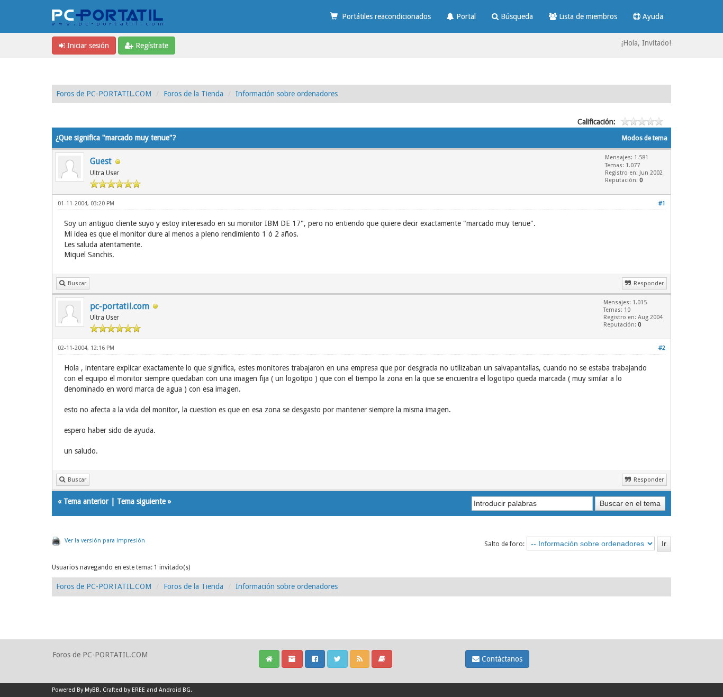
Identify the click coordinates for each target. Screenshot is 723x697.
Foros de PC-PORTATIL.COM (103, 93)
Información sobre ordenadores (287, 93)
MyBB (92, 689)
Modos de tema (644, 138)
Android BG (175, 689)
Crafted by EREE (124, 689)
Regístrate (150, 45)
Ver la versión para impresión (105, 540)
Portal (465, 16)
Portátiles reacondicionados (384, 16)
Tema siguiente (141, 501)
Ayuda (651, 16)
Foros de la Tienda (193, 93)
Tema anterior (86, 501)
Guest (101, 161)
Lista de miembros (587, 16)
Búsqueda (516, 16)
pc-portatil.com (119, 306)
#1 (661, 203)
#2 (661, 348)
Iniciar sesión (87, 45)
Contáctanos (501, 659)
